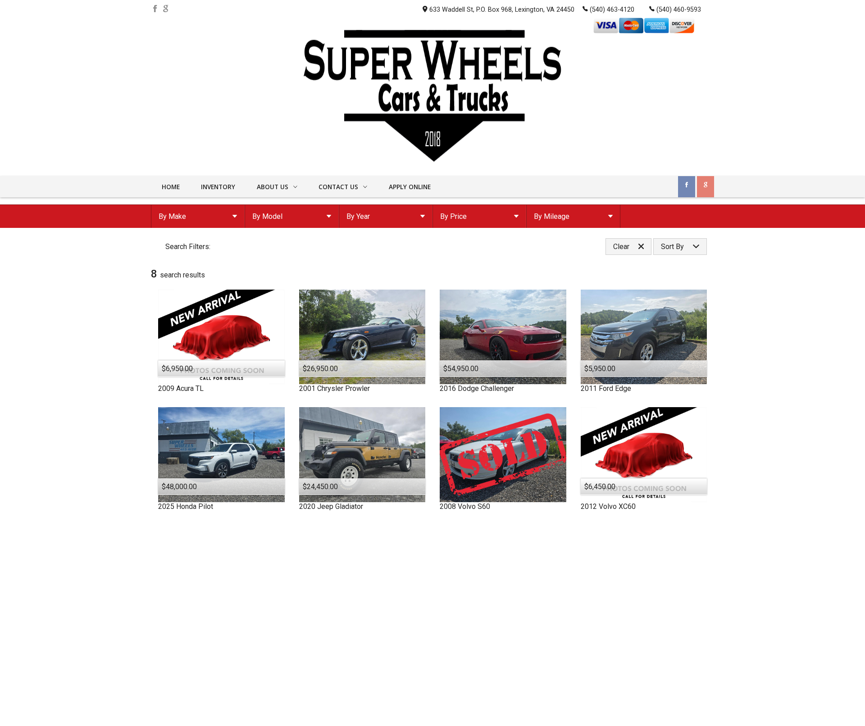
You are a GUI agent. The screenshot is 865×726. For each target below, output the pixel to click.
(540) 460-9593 (678, 10)
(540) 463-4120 (612, 10)
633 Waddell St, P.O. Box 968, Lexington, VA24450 (501, 10)
